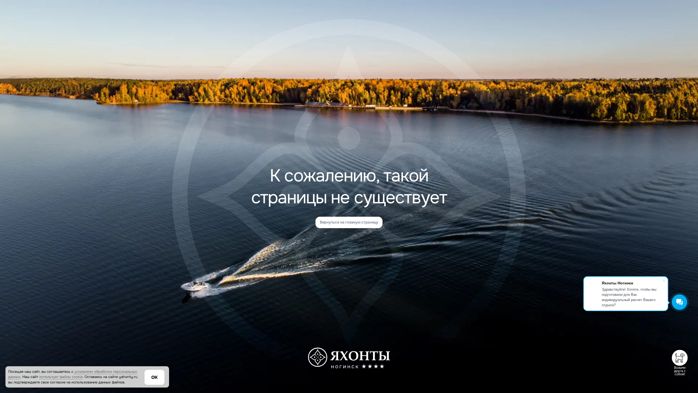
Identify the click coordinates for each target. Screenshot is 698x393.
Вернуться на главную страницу (349, 222)
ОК (154, 377)
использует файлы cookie (61, 376)
